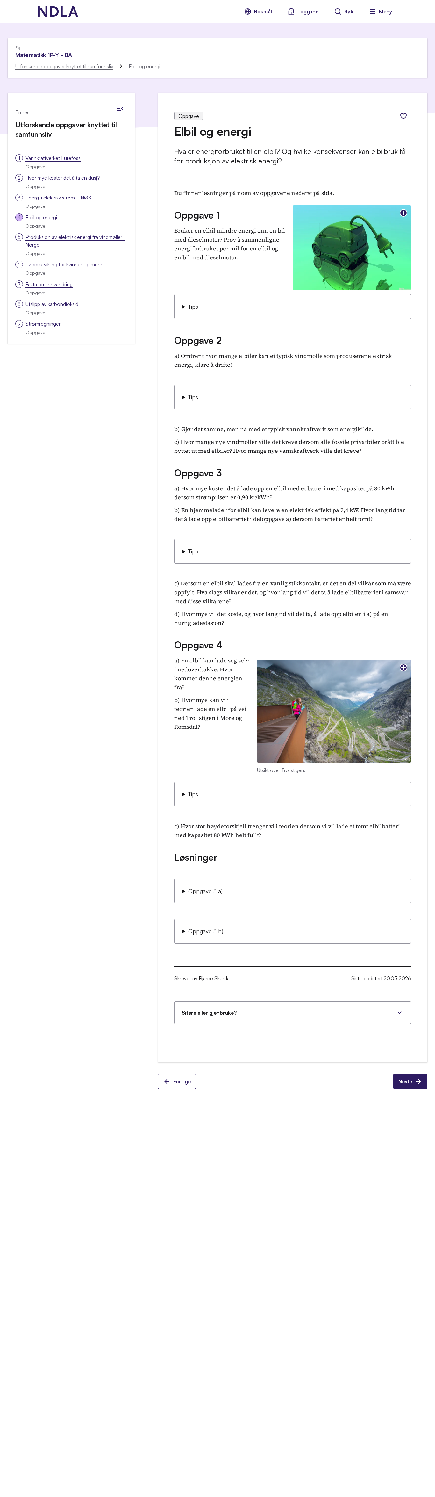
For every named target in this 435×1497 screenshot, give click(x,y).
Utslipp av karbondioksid (51, 304)
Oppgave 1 (197, 215)
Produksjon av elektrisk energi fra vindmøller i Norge (75, 241)
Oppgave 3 (197, 473)
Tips (193, 306)
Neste (405, 1081)
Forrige (182, 1081)
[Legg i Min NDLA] (403, 116)
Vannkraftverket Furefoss (53, 158)
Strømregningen (43, 324)
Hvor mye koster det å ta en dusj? (62, 178)
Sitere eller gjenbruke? (209, 1012)
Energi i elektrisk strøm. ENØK (58, 197)
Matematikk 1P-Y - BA (43, 54)
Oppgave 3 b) (205, 931)
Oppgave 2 (197, 340)
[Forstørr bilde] (403, 213)
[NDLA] (58, 11)
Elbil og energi (41, 217)
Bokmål (263, 11)
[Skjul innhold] (119, 108)
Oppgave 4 (198, 645)
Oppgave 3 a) (205, 890)
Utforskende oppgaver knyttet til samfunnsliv (64, 66)
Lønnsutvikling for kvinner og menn (64, 264)
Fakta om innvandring (49, 284)
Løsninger (195, 857)
